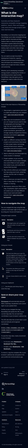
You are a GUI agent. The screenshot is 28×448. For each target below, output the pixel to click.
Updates (4, 411)
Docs (16, 430)
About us (17, 415)
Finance (4, 433)
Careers (17, 408)
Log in (16, 411)
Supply (3, 430)
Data (3, 405)
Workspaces (4, 301)
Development (5, 423)
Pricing (17, 427)
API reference (18, 423)
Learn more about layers (14, 151)
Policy (3, 427)
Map (3, 408)
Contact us (18, 405)
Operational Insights (7, 415)
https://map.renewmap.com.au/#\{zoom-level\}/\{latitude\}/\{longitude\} (13, 330)
